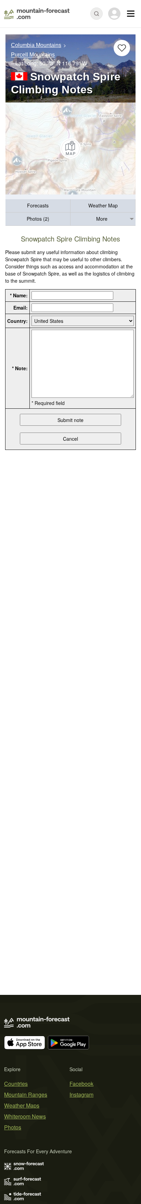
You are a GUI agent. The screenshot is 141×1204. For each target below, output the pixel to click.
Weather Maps (21, 1105)
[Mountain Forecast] (36, 13)
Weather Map (103, 205)
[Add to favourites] (122, 48)
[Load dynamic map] (70, 148)
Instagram (81, 1094)
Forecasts (38, 205)
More (101, 218)
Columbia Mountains (36, 45)
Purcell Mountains (33, 55)
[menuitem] (37, 206)
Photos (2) (38, 218)
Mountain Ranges (25, 1094)
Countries (16, 1084)
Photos (12, 1127)
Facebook (81, 1084)
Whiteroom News (25, 1116)
